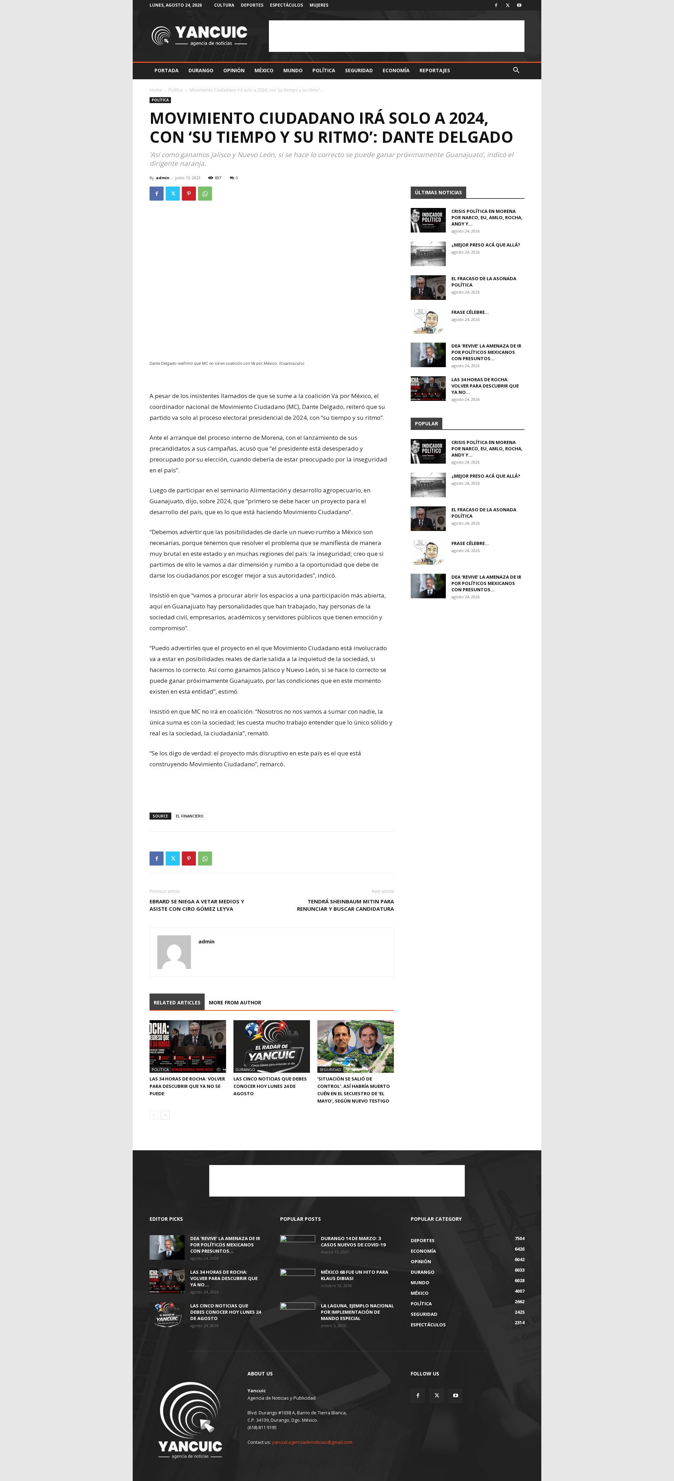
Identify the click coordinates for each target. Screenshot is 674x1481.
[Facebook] (496, 5)
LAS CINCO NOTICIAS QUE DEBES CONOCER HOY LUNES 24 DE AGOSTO (270, 1086)
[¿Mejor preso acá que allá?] (428, 254)
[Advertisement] (396, 36)
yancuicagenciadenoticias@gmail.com (312, 1442)
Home (156, 90)
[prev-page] (154, 1115)
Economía (396, 70)
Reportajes (434, 70)
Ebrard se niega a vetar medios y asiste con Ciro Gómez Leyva (197, 905)
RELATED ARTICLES (177, 1002)
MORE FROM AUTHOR (235, 1002)
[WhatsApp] (205, 194)
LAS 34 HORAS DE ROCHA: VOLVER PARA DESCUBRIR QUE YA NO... (485, 385)
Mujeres (319, 5)
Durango (201, 70)
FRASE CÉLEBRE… (470, 312)
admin (163, 177)
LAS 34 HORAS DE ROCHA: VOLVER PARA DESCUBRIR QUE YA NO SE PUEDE (187, 1086)
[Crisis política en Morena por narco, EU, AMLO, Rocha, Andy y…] (428, 220)
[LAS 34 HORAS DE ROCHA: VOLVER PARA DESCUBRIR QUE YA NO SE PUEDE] (188, 1046)
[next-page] (165, 1115)
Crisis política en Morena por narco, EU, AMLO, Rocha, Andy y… (487, 217)
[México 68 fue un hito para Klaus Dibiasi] (297, 1281)
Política (323, 70)
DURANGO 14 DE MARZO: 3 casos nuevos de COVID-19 (353, 1241)
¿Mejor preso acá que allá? (485, 245)
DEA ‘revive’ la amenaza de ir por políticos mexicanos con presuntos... (486, 352)
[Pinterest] (189, 194)
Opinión (234, 70)
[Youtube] (519, 5)
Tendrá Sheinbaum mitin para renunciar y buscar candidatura (345, 905)
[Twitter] (507, 5)
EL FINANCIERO (190, 816)
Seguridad (359, 70)
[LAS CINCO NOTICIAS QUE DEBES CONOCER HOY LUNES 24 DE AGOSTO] (271, 1046)
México (264, 70)
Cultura (224, 5)
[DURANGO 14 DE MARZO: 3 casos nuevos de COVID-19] (297, 1247)
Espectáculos (286, 5)
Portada (166, 70)
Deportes (252, 5)
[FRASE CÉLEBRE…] (428, 321)
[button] (516, 71)
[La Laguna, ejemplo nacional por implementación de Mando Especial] (297, 1314)
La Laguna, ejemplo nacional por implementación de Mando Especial (357, 1311)
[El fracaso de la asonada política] (428, 287)
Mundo (293, 70)
